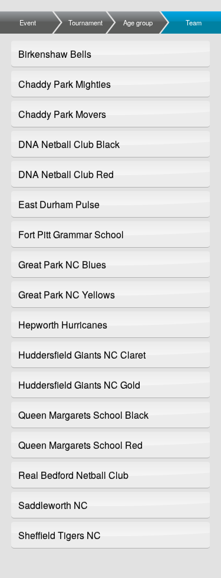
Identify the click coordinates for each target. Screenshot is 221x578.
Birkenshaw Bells (54, 54)
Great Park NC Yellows (66, 294)
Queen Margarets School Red (80, 445)
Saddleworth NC (53, 505)
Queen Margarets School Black (83, 415)
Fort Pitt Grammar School (71, 234)
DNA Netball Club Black (69, 144)
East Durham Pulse (59, 204)
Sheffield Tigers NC (59, 535)
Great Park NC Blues (62, 264)
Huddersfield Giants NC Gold (79, 385)
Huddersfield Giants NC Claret (82, 355)
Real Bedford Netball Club (73, 475)
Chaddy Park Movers (62, 114)
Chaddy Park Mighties (64, 84)
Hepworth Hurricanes (62, 324)
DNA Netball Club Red (66, 174)
